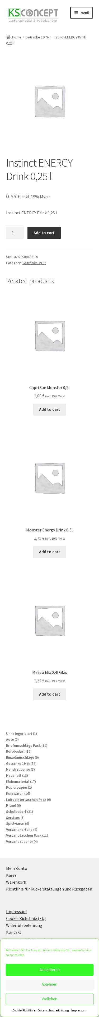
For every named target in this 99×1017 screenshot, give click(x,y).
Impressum (79, 1010)
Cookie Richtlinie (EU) (26, 918)
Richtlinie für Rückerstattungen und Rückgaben (49, 889)
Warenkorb (16, 882)
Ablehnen (49, 984)
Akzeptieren (50, 969)
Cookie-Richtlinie (23, 1010)
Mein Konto (16, 868)
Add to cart (44, 232)
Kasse (11, 875)
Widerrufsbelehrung (24, 925)
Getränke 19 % (37, 37)
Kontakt (13, 932)
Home (16, 37)
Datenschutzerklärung (53, 1010)
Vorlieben (49, 998)
